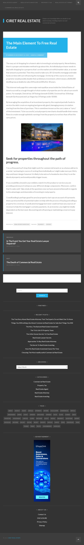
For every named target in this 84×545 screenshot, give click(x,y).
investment (16, 418)
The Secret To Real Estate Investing (42, 345)
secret (36, 422)
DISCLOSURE (42, 518)
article (30, 410)
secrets (42, 422)
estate (49, 224)
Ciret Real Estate (23, 21)
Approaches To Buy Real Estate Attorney (42, 341)
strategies (70, 422)
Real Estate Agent (10, 2)
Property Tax (46, 2)
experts (32, 414)
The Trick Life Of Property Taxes (42, 330)
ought (46, 418)
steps (63, 422)
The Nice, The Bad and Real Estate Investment (42, 327)
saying (29, 422)
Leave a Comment (37, 55)
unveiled (57, 426)
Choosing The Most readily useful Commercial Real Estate (42, 352)
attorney (38, 410)
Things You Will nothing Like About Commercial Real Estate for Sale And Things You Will (42, 323)
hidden (67, 414)
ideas (74, 414)
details (73, 410)
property (60, 418)
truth (39, 426)
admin (10, 55)
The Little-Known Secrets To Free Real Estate (42, 334)
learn (32, 418)
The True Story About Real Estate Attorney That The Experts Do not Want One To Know (42, 319)
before (46, 410)
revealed (7, 422)
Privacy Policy (42, 522)
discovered (11, 414)
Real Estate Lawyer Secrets (42, 338)
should (50, 422)
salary (22, 422)
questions (69, 418)
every (26, 414)
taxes (77, 422)
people (53, 418)
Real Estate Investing (29, 2)
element (41, 224)
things (26, 426)
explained (40, 414)
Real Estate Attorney (63, 2)
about (10, 410)
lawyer (25, 418)
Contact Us (42, 514)
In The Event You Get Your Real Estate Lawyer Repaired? (27, 242)
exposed (48, 414)
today (32, 426)
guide (61, 414)
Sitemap (42, 525)
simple (57, 422)
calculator (54, 410)
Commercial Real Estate (14, 7)
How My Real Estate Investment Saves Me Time (42, 349)
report (77, 418)
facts (55, 414)
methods (39, 418)
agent (24, 410)
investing (7, 418)
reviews (15, 422)
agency (17, 410)
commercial (64, 410)
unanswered (47, 426)
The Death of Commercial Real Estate (24, 262)
